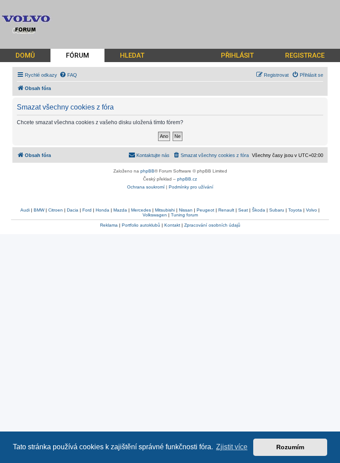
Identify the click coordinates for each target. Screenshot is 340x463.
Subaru (276, 210)
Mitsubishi (165, 210)
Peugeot (205, 210)
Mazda (120, 210)
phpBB (147, 171)
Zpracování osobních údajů (212, 225)
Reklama (109, 225)
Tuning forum (184, 214)
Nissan (186, 210)
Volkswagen (155, 214)
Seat (243, 210)
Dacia (72, 210)
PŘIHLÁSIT (237, 55)
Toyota (295, 210)
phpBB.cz (187, 179)
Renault (226, 210)
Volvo (311, 210)
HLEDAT (132, 55)
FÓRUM (77, 55)
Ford (87, 210)
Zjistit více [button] (231, 447)
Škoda (258, 210)
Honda (102, 210)
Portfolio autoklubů (141, 225)
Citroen (55, 210)
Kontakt (172, 225)
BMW (39, 210)
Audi (25, 210)
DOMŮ (25, 55)
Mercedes (141, 210)
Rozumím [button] (290, 447)
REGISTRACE (305, 55)
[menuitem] (68, 75)
